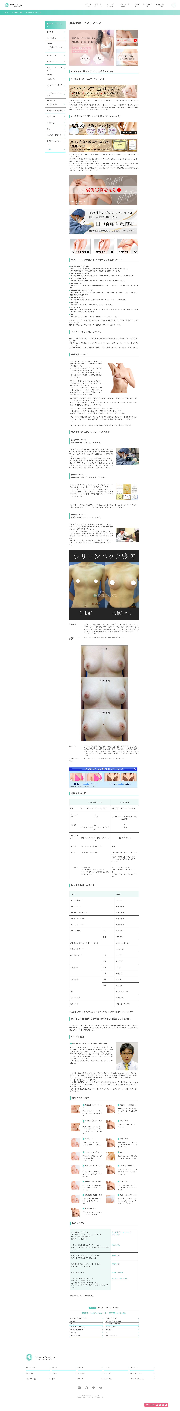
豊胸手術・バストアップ (55, 25)
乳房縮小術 (74, 949)
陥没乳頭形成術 (52, 104)
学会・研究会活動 (31, 1379)
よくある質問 (147, 5)
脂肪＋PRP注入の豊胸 (93, 1181)
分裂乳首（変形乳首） (127, 1166)
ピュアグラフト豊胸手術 (55, 86)
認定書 (54, 1379)
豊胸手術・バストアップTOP (92, 1313)
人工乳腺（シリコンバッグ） (122, 1232)
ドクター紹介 (110, 5)
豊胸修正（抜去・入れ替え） (55, 68)
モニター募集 (108, 1379)
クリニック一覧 (123, 5)
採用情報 (80, 1379)
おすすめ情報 (30, 1373)
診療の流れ (55, 1373)
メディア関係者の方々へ (137, 1379)
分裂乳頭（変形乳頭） (55, 135)
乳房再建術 (124, 1181)
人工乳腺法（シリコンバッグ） (55, 48)
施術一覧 (98, 5)
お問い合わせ (160, 5)
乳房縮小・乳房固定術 (55, 110)
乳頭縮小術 (51, 117)
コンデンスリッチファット (55, 94)
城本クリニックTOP (31, 1367)
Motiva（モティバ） (54, 55)
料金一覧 (88, 5)
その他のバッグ (52, 61)
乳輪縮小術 (51, 123)
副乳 (48, 129)
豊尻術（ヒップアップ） (54, 142)
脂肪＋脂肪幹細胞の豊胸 (93, 1195)
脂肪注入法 (51, 79)
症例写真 (136, 5)
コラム (49, 149)
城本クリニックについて (137, 1373)
